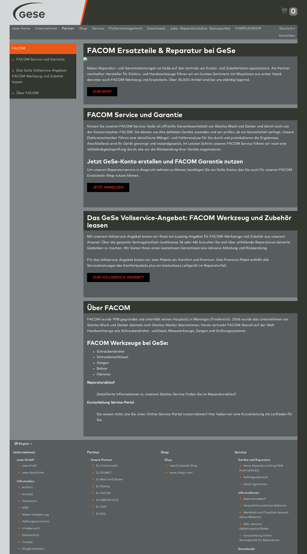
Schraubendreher (111, 351)
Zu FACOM (103, 493)
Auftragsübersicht (255, 477)
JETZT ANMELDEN (108, 187)
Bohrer (102, 368)
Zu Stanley (102, 486)
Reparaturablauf (221, 394)
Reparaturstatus (193, 28)
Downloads (156, 28)
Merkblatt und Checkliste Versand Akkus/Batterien (263, 514)
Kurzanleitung (252, 414)
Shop (83, 28)
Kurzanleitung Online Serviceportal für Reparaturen (259, 538)
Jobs (174, 28)
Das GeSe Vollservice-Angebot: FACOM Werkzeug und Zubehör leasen (39, 76)
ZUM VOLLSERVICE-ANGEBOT (118, 277)
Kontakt (27, 494)
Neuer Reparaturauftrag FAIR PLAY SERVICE (261, 468)
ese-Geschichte (33, 472)
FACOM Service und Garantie (40, 59)
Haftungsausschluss (35, 521)
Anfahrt (27, 487)
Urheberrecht (30, 528)
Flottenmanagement (125, 28)
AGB (24, 507)
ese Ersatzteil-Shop (183, 465)
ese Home (21, 28)
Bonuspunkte (220, 28)
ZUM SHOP (102, 91)
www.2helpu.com (181, 472)
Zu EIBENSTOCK (107, 500)
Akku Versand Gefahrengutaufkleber (254, 526)
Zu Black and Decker (109, 479)
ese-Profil (29, 465)
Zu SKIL (100, 513)
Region (24, 444)
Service (98, 28)
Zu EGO (100, 507)
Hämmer (104, 374)
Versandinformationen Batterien (265, 505)
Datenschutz (30, 535)
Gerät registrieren (255, 484)
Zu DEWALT (103, 472)
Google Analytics (32, 549)
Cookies (27, 542)
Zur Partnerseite (106, 465)
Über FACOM (27, 93)
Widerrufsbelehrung (35, 514)
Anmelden (287, 35)
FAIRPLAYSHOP (248, 28)
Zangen (103, 363)
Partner (68, 28)
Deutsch (286, 28)
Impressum (29, 501)
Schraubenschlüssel (112, 357)
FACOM (18, 48)
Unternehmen (46, 28)
